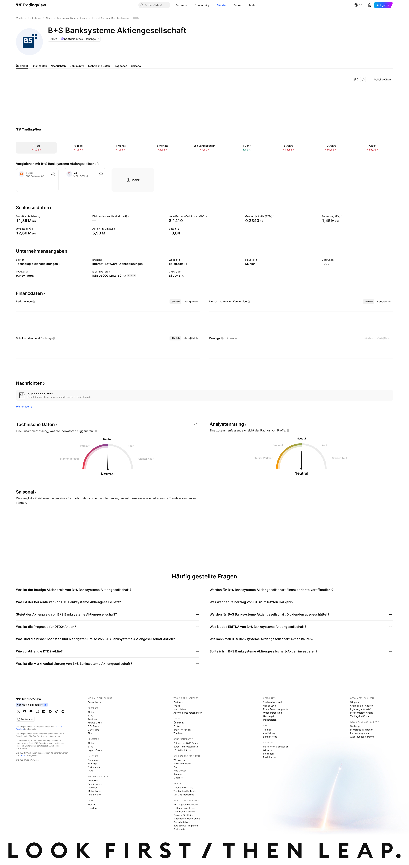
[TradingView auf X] (18, 711)
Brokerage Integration (361, 729)
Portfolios (93, 780)
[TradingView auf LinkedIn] (44, 711)
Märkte (221, 5)
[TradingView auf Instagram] (37, 711)
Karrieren (178, 774)
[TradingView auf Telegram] (50, 711)
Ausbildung (269, 733)
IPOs (90, 770)
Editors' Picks (270, 736)
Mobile (91, 804)
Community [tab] (77, 65)
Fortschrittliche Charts (361, 712)
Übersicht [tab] (22, 65)
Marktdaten (180, 709)
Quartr (22, 755)
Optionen (92, 787)
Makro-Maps (94, 791)
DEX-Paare (93, 729)
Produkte (181, 5)
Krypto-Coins (95, 722)
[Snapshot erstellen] (356, 79)
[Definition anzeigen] (42, 216)
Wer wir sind (180, 760)
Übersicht (179, 722)
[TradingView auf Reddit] (63, 711)
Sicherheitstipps (182, 822)
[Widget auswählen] (363, 79)
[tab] (175, 301)
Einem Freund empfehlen (276, 709)
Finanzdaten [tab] (39, 65)
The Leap (178, 733)
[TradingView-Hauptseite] (28, 699)
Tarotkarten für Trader (185, 791)
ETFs (90, 715)
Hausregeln (269, 716)
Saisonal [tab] (136, 65)
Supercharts (94, 702)
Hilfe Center (180, 770)
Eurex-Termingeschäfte (186, 746)
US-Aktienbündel (182, 750)
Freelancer (268, 753)
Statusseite (179, 829)
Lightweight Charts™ (360, 709)
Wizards (267, 750)
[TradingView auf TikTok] (56, 711)
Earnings (92, 763)
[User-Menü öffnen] (369, 5)
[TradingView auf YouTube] (31, 711)
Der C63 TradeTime (184, 794)
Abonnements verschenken (188, 712)
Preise (177, 705)
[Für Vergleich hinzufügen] (53, 174)
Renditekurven (95, 784)
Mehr (252, 5)
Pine (90, 733)
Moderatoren (270, 719)
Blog (176, 767)
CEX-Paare (93, 726)
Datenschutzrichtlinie (184, 811)
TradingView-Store (183, 787)
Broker (237, 5)
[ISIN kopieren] (124, 275)
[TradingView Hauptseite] (31, 5)
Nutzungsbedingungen (186, 804)
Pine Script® (94, 794)
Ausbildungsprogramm (362, 736)
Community (202, 5)
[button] (189, 5)
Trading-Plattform (359, 716)
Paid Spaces (269, 757)
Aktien (91, 712)
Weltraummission (182, 763)
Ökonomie (93, 760)
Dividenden (94, 767)
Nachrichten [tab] (58, 65)
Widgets (354, 702)
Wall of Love (269, 705)
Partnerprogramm (359, 733)
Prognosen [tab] (120, 65)
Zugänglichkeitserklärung (187, 818)
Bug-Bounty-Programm (186, 825)
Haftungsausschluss (184, 808)
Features (178, 702)
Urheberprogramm (272, 712)
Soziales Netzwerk (273, 702)
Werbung (355, 726)
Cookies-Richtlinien (183, 815)
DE (360, 5)
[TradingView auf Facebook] (24, 711)
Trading (267, 729)
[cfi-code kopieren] (183, 275)
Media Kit (178, 777)
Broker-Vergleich (182, 729)
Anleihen (92, 719)
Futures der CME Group (186, 743)
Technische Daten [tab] (99, 65)
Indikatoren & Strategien (276, 746)
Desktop (92, 808)
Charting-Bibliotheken (361, 705)
